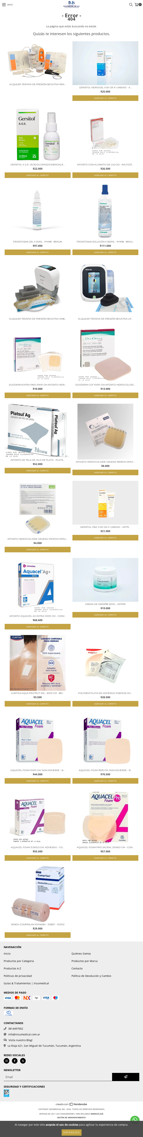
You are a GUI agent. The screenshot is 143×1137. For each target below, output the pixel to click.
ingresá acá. (97, 1113)
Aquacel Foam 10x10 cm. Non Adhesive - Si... (37, 770)
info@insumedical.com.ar (24, 1034)
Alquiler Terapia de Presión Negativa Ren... (37, 84)
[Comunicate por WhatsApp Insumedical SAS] (134, 1120)
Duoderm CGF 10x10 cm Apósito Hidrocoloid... (105, 384)
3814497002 (15, 1028)
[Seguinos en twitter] (23, 1061)
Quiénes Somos (81, 953)
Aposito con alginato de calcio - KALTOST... (105, 164)
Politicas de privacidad (18, 976)
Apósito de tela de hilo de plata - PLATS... (38, 460)
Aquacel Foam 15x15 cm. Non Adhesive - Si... (105, 770)
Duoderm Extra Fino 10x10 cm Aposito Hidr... (37, 384)
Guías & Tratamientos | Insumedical (26, 983)
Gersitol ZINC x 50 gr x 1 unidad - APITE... (105, 527)
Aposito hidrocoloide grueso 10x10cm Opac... (37, 538)
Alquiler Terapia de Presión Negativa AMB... (37, 318)
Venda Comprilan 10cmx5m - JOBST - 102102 (37, 924)
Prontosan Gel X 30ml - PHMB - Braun (37, 241)
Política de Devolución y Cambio (91, 976)
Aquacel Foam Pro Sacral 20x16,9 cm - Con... (105, 847)
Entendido (71, 1132)
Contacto (77, 968)
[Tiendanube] (71, 1105)
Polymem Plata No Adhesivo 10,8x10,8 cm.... (105, 693)
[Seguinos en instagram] (6, 1061)
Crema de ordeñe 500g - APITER (105, 604)
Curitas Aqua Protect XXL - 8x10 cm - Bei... (37, 693)
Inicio (7, 953)
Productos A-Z (12, 968)
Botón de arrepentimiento (71, 1117)
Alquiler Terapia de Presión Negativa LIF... (105, 318)
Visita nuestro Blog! (21, 1040)
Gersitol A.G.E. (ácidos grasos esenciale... (37, 164)
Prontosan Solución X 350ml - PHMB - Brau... (105, 241)
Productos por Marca (85, 961)
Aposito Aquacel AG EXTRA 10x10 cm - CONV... (37, 616)
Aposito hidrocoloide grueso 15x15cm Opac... (105, 461)
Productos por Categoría (19, 961)
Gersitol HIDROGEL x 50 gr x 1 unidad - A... (105, 87)
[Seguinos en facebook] (15, 1061)
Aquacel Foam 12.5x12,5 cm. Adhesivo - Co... (37, 847)
